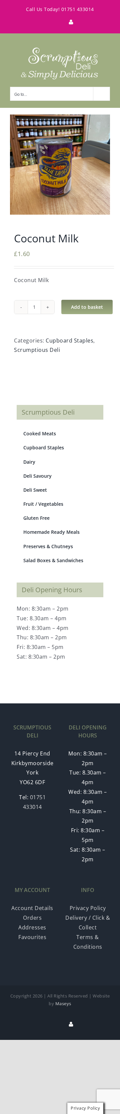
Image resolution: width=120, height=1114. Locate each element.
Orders (32, 917)
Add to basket (87, 307)
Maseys (63, 1003)
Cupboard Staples (69, 340)
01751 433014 (77, 9)
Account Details (32, 908)
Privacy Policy (88, 908)
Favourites (32, 937)
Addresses (32, 927)
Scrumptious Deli (37, 350)
